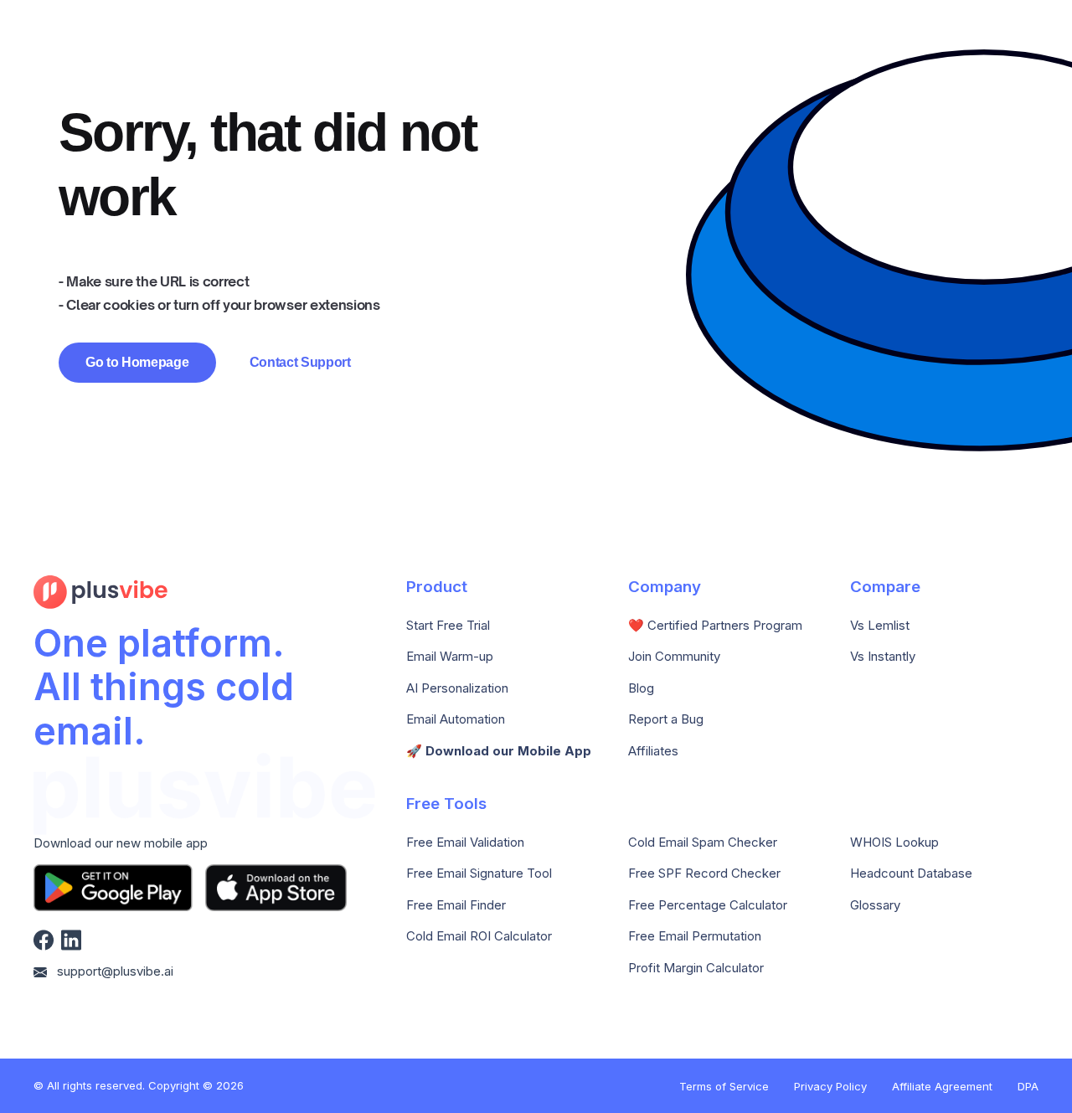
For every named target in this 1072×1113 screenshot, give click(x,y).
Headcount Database (911, 873)
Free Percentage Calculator (707, 905)
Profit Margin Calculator (696, 968)
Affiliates (653, 751)
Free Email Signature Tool (479, 873)
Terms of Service (724, 1086)
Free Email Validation (465, 842)
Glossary (875, 905)
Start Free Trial (448, 625)
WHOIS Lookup (894, 842)
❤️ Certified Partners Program (715, 625)
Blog (641, 688)
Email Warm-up (449, 656)
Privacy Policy (830, 1086)
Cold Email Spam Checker (702, 842)
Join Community (674, 656)
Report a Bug (666, 719)
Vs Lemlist (880, 625)
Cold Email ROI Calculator (479, 936)
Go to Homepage (137, 362)
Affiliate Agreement (942, 1086)
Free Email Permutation (694, 936)
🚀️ (498, 751)
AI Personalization (457, 688)
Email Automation (455, 719)
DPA (1028, 1086)
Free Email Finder (456, 905)
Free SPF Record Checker (704, 873)
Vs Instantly (882, 656)
